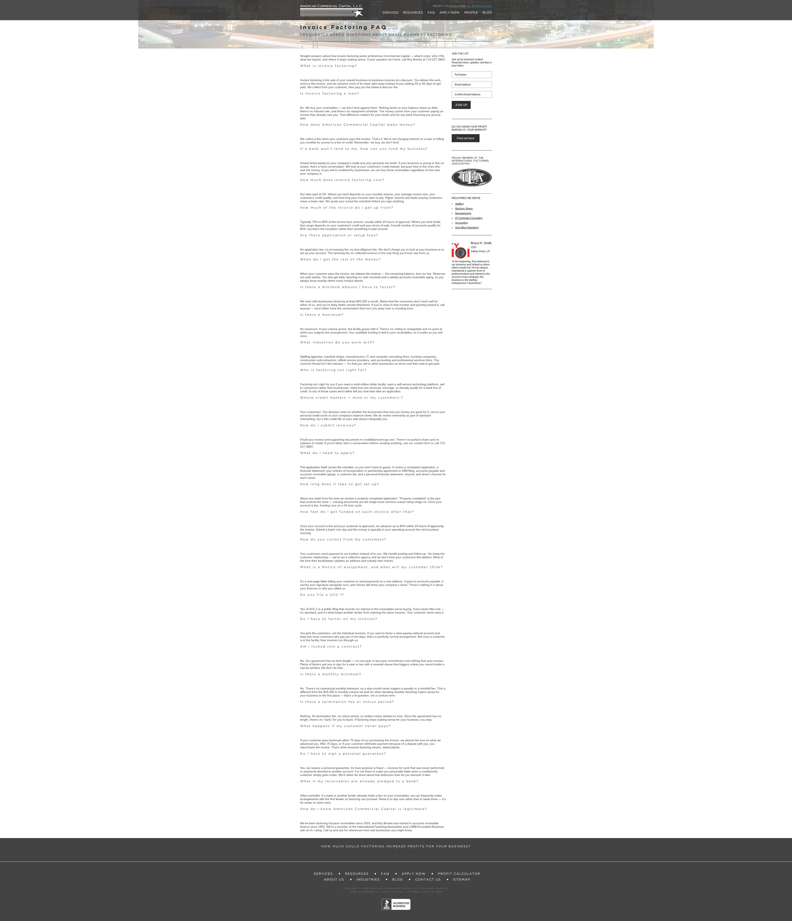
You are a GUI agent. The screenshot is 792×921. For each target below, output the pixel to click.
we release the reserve (366, 273)
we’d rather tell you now (353, 391)
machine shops (334, 356)
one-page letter (317, 581)
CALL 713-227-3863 (396, 852)
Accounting (461, 222)
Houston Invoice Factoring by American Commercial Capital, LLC (331, 11)
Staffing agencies (311, 356)
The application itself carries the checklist (327, 467)
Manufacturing (463, 213)
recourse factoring (359, 747)
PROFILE (471, 12)
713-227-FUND (481, 6)
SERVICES (390, 12)
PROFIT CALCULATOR (449, 6)
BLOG (487, 12)
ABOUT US (334, 879)
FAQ (431, 12)
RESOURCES (413, 12)
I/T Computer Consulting (468, 218)
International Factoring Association (379, 826)
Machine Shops (464, 208)
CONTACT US (428, 879)
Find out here (465, 138)
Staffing (459, 203)
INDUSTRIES (368, 879)
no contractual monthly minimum (337, 688)
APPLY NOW (449, 12)
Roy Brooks (385, 823)
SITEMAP (461, 879)
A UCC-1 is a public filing (322, 609)
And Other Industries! (467, 227)
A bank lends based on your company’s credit (329, 163)
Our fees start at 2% (313, 194)
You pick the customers (315, 633)
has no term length (338, 660)
